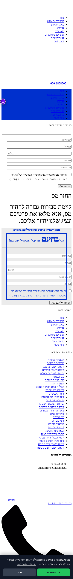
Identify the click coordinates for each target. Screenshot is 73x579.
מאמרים (59, 31)
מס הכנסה (58, 376)
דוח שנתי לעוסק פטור (51, 440)
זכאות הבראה (56, 427)
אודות (60, 27)
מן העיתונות (57, 114)
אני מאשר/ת (53, 572)
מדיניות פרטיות (55, 363)
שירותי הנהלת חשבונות (51, 403)
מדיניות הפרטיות (32, 174)
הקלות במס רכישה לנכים (50, 386)
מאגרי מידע (57, 24)
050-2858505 (58, 83)
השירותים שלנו (55, 21)
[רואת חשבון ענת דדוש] (43, 73)
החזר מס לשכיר (55, 400)
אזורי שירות (57, 38)
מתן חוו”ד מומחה (54, 380)
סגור (19, 572)
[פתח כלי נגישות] (3, 102)
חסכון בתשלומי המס (52, 434)
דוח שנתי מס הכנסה (52, 397)
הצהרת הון (58, 383)
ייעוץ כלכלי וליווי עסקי (51, 437)
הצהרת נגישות (56, 359)
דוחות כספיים (56, 393)
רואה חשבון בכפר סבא (51, 444)
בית (62, 17)
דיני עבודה (58, 420)
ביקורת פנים (57, 413)
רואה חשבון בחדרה (53, 369)
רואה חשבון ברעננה (53, 366)
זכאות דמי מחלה (54, 390)
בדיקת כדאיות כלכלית (51, 407)
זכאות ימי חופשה (54, 430)
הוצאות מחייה (56, 424)
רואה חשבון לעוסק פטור (50, 447)
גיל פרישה (58, 417)
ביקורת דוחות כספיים (52, 410)
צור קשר (59, 41)
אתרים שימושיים (54, 34)
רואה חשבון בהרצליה (52, 373)
